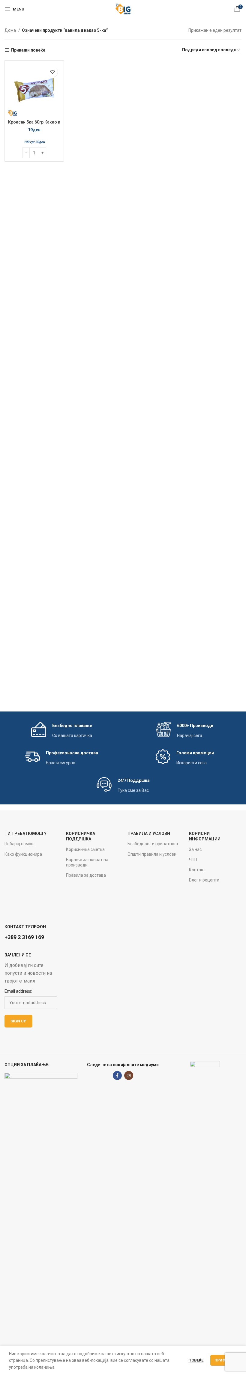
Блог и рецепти (204, 880)
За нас (195, 849)
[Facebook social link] (117, 1075)
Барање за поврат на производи (87, 862)
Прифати (223, 1360)
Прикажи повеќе (28, 50)
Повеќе (195, 1360)
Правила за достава (86, 875)
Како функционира (23, 854)
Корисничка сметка (85, 849)
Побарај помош (19, 843)
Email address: (18, 991)
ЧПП (193, 859)
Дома (10, 30)
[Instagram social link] (128, 1075)
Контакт (197, 869)
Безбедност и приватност (153, 843)
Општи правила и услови (152, 854)
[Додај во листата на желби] (52, 72)
